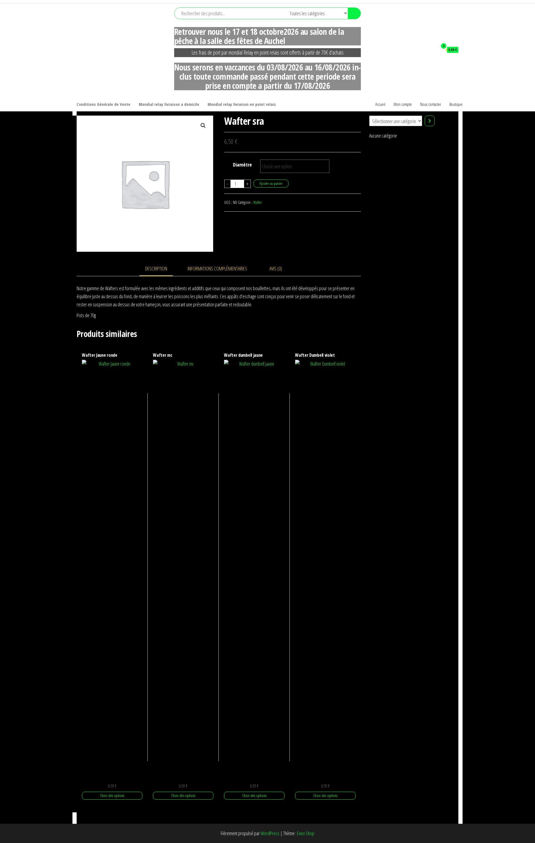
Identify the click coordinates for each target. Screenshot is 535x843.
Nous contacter (430, 104)
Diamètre (242, 164)
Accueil (380, 104)
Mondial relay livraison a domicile (169, 104)
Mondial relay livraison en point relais (242, 104)
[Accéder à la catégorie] (430, 121)
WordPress (270, 833)
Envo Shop (305, 833)
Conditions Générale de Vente (103, 104)
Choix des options (112, 795)
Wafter (257, 202)
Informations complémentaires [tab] (217, 268)
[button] (203, 126)
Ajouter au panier (271, 183)
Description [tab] (156, 268)
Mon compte (403, 104)
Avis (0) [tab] (275, 268)
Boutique (456, 104)
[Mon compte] (431, 50)
